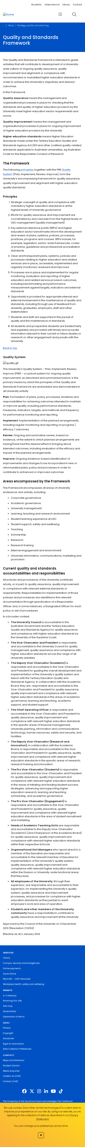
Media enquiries (11, 1070)
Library (66, 4)
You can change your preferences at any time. (41, 1126)
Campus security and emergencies (21, 963)
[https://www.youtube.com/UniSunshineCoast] (53, 1091)
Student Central (11, 1065)
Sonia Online (9, 973)
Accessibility (9, 1011)
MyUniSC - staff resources (16, 978)
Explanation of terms (14, 1016)
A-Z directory (9, 995)
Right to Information (13, 1043)
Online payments (12, 968)
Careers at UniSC (12, 1076)
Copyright (8, 1033)
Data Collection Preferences (17, 1048)
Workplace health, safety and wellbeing (23, 984)
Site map (7, 1006)
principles (27, 169)
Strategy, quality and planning (33, 25)
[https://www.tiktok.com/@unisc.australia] (61, 1091)
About (11, 25)
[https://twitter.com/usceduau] (32, 1091)
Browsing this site (12, 1000)
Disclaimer (8, 1038)
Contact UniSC (10, 1081)
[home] (8, 14)
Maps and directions (13, 1060)
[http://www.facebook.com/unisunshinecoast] (24, 1091)
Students (36, 4)
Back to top (10, 348)
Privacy (6, 1027)
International (52, 4)
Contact (77, 4)
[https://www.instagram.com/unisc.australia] (39, 1091)
